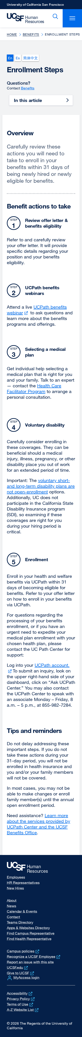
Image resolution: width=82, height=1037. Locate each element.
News (11, 906)
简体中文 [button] (30, 58)
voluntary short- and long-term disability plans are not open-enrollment (41, 486)
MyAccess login (26, 977)
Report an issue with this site (30, 962)
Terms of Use (20, 1004)
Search (54, 16)
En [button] (10, 58)
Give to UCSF (21, 973)
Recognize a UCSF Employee (34, 956)
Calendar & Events (22, 911)
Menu (72, 18)
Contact (13, 917)
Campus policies (23, 951)
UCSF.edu (18, 967)
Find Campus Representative (30, 933)
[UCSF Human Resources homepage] (23, 18)
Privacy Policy (21, 998)
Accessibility (20, 993)
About (11, 900)
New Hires (15, 888)
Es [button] (18, 58)
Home (12, 34)
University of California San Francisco (35, 6)
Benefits (31, 34)
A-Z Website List (23, 1009)
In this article (28, 100)
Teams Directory (20, 922)
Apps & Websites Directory (28, 927)
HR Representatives (23, 882)
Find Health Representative (29, 938)
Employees (16, 877)
